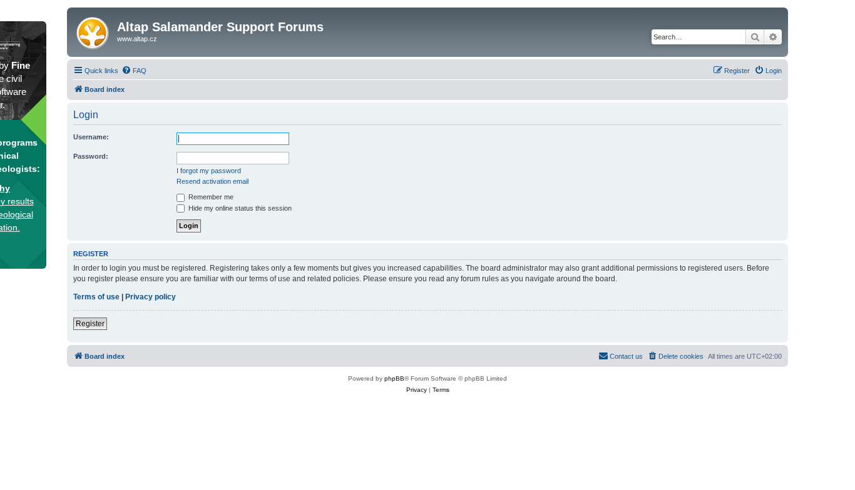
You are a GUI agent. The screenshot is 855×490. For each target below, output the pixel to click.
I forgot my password (209, 170)
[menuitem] (133, 70)
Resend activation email (212, 181)
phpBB (394, 378)
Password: (90, 156)
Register (90, 323)
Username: (91, 137)
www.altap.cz (137, 38)
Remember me (210, 197)
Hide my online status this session (239, 208)
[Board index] (93, 31)
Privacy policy (150, 296)
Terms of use (96, 296)
